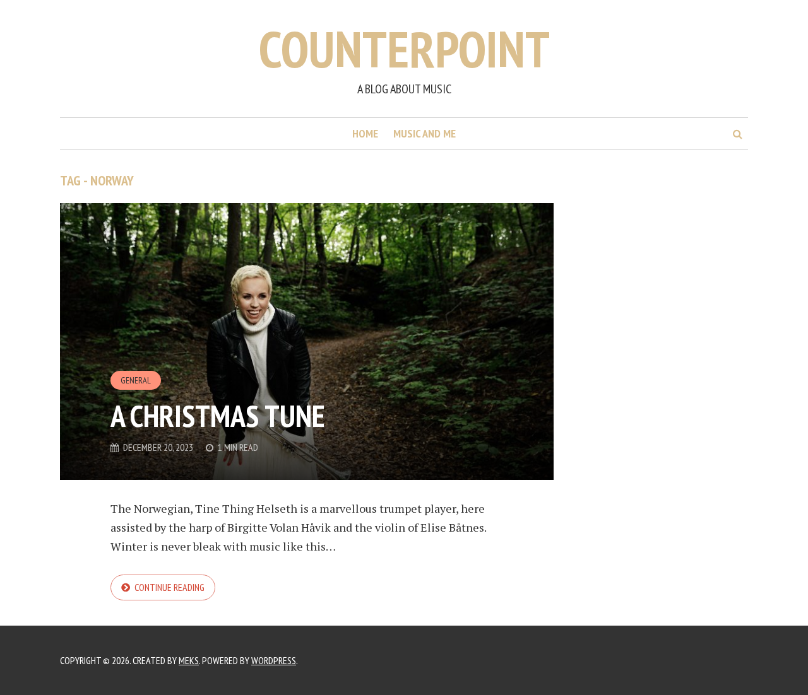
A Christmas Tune (217, 415)
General (136, 380)
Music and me (424, 133)
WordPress (273, 660)
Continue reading (169, 587)
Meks (189, 660)
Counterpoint (404, 48)
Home (365, 133)
